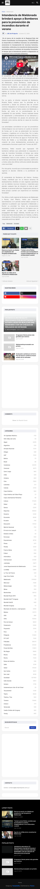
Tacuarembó (20, 690)
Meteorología (20, 586)
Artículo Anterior (8, 281)
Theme (32, 886)
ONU (20, 618)
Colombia (20, 484)
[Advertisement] (20, 386)
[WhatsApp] (22, 228)
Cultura (20, 501)
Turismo (20, 700)
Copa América (20, 491)
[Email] (26, 228)
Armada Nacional (20, 448)
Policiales (20, 641)
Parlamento (20, 625)
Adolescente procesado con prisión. (25, 345)
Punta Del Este (20, 648)
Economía (20, 517)
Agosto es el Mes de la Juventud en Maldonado (9, 273)
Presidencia (20, 645)
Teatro (20, 694)
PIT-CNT (20, 638)
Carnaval (20, 468)
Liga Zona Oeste (20, 576)
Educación (20, 524)
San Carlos (20, 671)
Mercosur (20, 583)
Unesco (20, 704)
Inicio (3, 11)
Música (20, 612)
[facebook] (12, 293)
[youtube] (12, 296)
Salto (20, 664)
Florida (20, 546)
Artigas (20, 452)
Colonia (20, 488)
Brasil (20, 462)
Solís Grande (20, 681)
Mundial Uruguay (20, 605)
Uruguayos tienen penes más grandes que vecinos (25, 335)
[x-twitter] (28, 293)
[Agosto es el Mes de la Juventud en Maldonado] (7, 834)
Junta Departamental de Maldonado (20, 566)
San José (20, 674)
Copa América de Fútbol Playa (20, 494)
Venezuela (20, 707)
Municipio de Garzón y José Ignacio (20, 609)
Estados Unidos (20, 533)
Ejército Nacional (20, 527)
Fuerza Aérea (20, 550)
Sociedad (16, 223)
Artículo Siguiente (32, 281)
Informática (20, 556)
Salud (20, 667)
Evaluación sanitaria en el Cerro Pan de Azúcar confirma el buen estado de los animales (26, 355)
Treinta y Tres (20, 697)
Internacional (20, 560)
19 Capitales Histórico (20, 435)
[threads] (12, 300)
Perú (20, 632)
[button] (2, 2)
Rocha (20, 658)
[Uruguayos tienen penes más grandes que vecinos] (9, 337)
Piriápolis (20, 635)
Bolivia (20, 458)
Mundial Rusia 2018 (20, 596)
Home (20, 882)
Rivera (20, 654)
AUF (20, 455)
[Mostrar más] (30, 228)
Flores (20, 543)
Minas (20, 589)
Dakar (20, 504)
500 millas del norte (20, 439)
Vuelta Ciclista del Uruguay (20, 710)
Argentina (20, 445)
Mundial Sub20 (20, 602)
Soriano (20, 684)
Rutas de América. (20, 661)
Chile (20, 475)
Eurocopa (20, 537)
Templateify (16, 886)
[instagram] (28, 296)
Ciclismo (20, 478)
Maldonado (10, 11)
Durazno (20, 514)
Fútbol (20, 553)
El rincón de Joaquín (20, 530)
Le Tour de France (20, 573)
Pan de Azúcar (20, 622)
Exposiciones (20, 540)
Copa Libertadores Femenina (20, 497)
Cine (20, 481)
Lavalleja (20, 569)
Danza (20, 507)
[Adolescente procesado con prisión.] (9, 347)
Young (20, 713)
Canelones (20, 465)
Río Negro (20, 651)
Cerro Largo (20, 471)
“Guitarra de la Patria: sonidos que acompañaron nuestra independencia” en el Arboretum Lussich (29, 252)
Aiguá (20, 442)
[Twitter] (18, 228)
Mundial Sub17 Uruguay (20, 599)
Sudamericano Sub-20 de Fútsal (20, 687)
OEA (20, 615)
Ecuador (20, 520)
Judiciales (20, 563)
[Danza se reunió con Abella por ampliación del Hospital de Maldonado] (7, 814)
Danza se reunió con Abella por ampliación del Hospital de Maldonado (10, 251)
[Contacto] (28, 300)
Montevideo (20, 592)
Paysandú (20, 628)
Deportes (20, 511)
